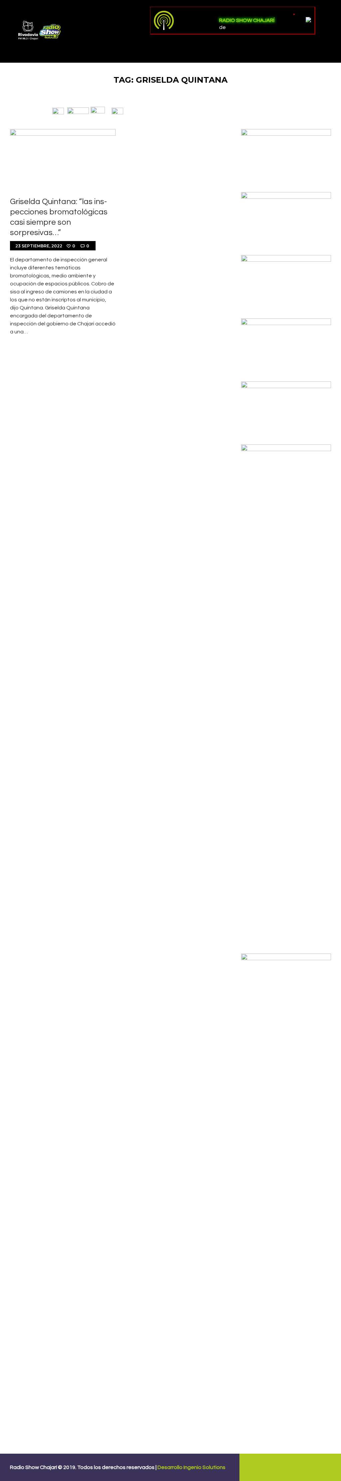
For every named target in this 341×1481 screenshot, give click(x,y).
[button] (58, 110)
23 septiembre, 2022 (38, 245)
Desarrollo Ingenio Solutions (191, 1467)
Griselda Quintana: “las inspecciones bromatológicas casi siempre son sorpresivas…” (59, 217)
